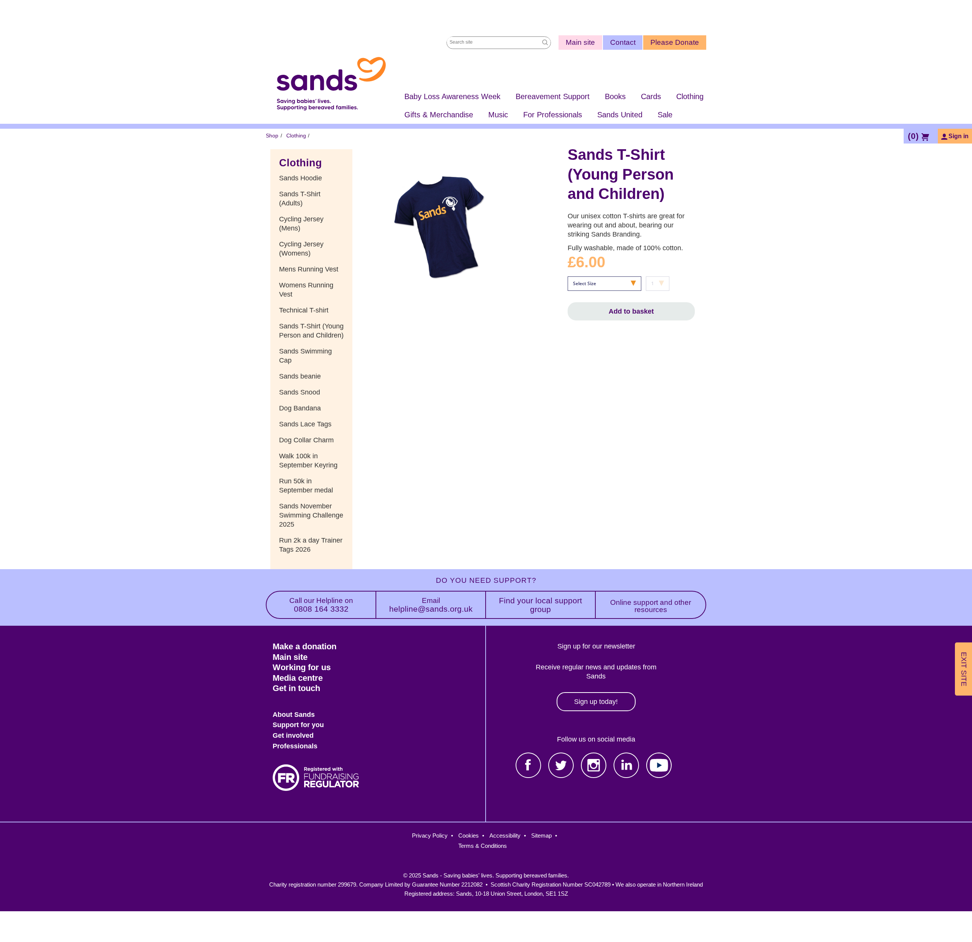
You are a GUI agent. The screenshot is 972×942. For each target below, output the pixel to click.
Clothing (690, 96)
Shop (272, 136)
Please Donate (674, 42)
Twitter (561, 765)
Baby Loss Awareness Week (452, 96)
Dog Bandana (300, 408)
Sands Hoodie (300, 178)
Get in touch (296, 688)
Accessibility (505, 835)
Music (498, 114)
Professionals (295, 746)
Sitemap (541, 835)
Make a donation (304, 646)
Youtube (659, 765)
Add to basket (631, 311)
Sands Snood (299, 392)
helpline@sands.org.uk (431, 605)
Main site (580, 42)
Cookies (468, 835)
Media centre (298, 678)
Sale (665, 114)
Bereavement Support (553, 96)
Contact (623, 42)
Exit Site (964, 669)
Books (615, 96)
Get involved (293, 735)
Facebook (528, 765)
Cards (651, 96)
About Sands (294, 714)
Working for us (302, 667)
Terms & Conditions (482, 846)
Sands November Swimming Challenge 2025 (311, 515)
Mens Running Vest (308, 269)
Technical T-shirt (303, 310)
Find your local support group (540, 605)
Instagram (593, 765)
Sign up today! (596, 701)
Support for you (298, 725)
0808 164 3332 (321, 605)
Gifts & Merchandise (438, 114)
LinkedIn (626, 765)
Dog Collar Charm (306, 440)
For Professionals (552, 114)
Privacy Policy (430, 835)
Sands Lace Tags (305, 424)
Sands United (619, 114)
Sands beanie (300, 376)
